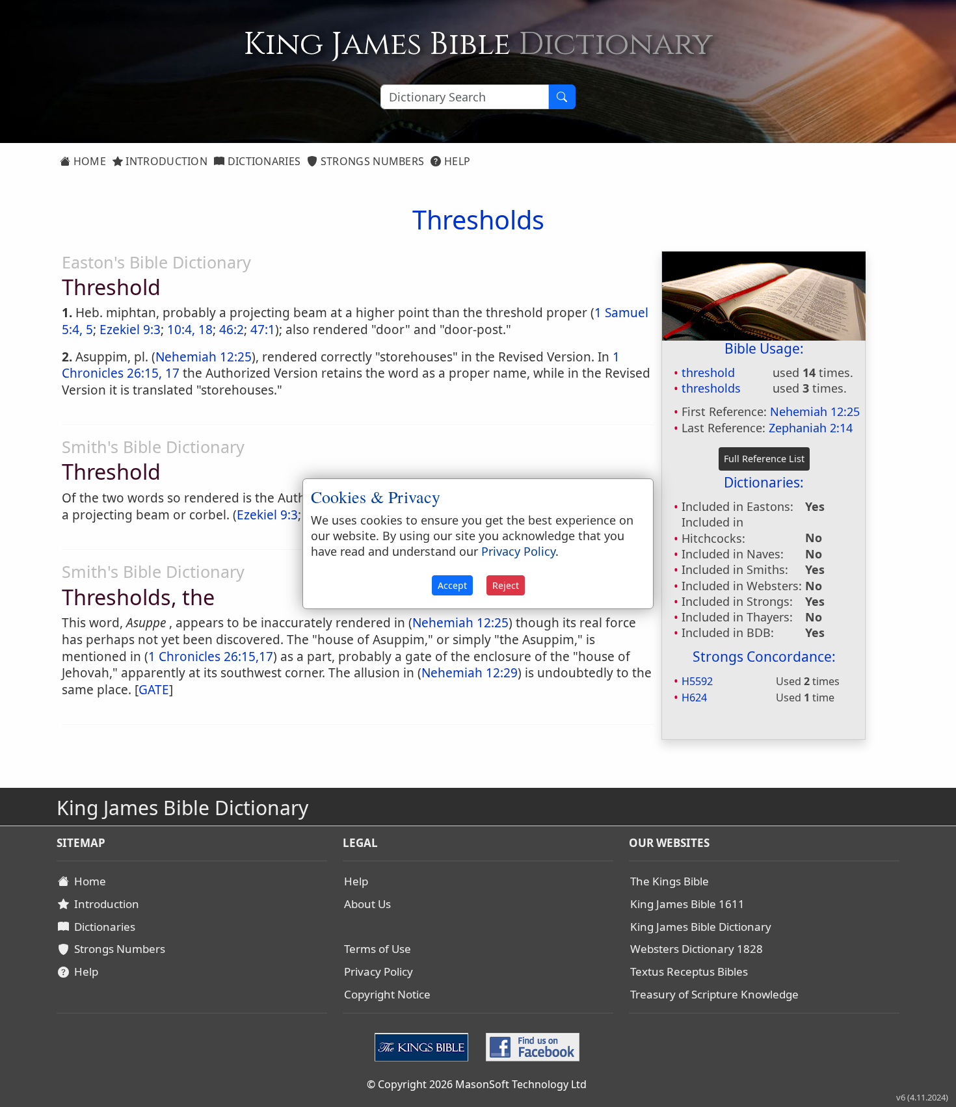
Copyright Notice (387, 994)
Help (456, 161)
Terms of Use (377, 948)
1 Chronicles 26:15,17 (210, 656)
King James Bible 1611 (687, 903)
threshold (708, 372)
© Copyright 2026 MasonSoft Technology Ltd (477, 1084)
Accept (452, 585)
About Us (367, 903)
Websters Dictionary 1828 (696, 948)
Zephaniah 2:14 (811, 428)
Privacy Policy (378, 971)
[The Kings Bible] (424, 1046)
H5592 (697, 681)
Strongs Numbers (371, 161)
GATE (154, 689)
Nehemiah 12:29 (469, 672)
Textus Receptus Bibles (689, 971)
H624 (694, 697)
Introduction (165, 161)
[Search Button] (562, 97)
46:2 (231, 329)
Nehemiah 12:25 (815, 411)
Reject (505, 585)
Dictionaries (262, 161)
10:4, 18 (190, 329)
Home (88, 161)
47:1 (262, 329)
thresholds (711, 388)
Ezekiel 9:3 (130, 329)
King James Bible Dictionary (700, 926)
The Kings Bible (669, 881)
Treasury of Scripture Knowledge (714, 994)
